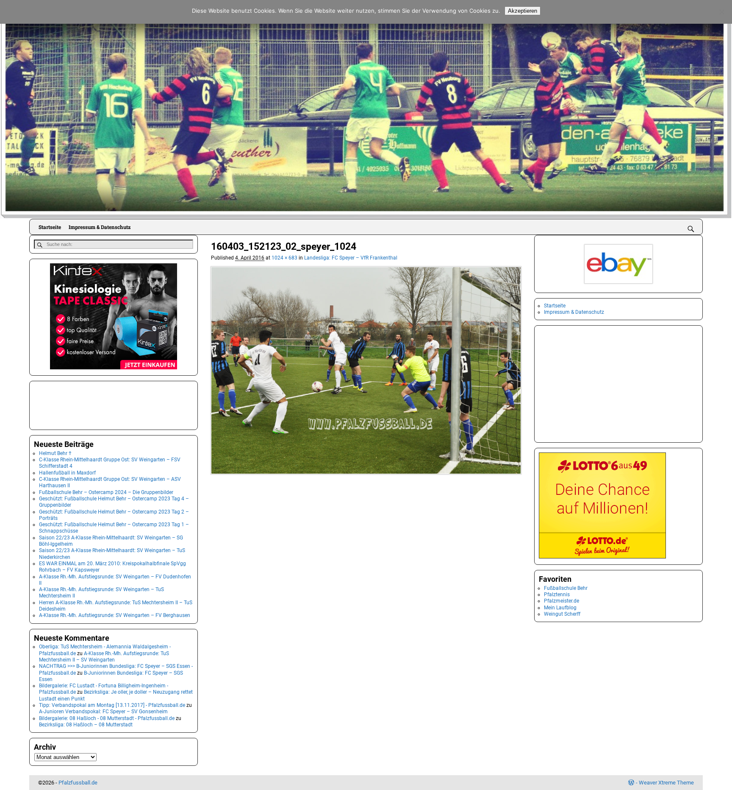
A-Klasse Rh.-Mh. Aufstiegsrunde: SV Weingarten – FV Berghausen (114, 615)
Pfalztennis (557, 594)
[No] (721, 12)
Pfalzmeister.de (561, 601)
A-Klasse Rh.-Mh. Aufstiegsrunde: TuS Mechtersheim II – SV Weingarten (104, 656)
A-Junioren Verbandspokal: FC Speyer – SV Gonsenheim (103, 712)
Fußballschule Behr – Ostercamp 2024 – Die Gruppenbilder (106, 492)
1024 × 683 (284, 258)
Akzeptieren (522, 11)
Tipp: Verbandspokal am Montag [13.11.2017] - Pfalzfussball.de (112, 705)
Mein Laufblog (560, 608)
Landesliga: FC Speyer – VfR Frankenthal (350, 258)
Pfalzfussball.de (77, 782)
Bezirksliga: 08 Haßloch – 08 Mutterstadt (86, 725)
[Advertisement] (76, 404)
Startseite (50, 226)
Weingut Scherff (562, 614)
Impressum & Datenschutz (99, 226)
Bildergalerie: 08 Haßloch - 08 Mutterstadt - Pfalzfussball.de (107, 718)
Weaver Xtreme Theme (666, 782)
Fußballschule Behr (566, 588)
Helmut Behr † (55, 453)
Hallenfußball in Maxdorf (67, 473)
